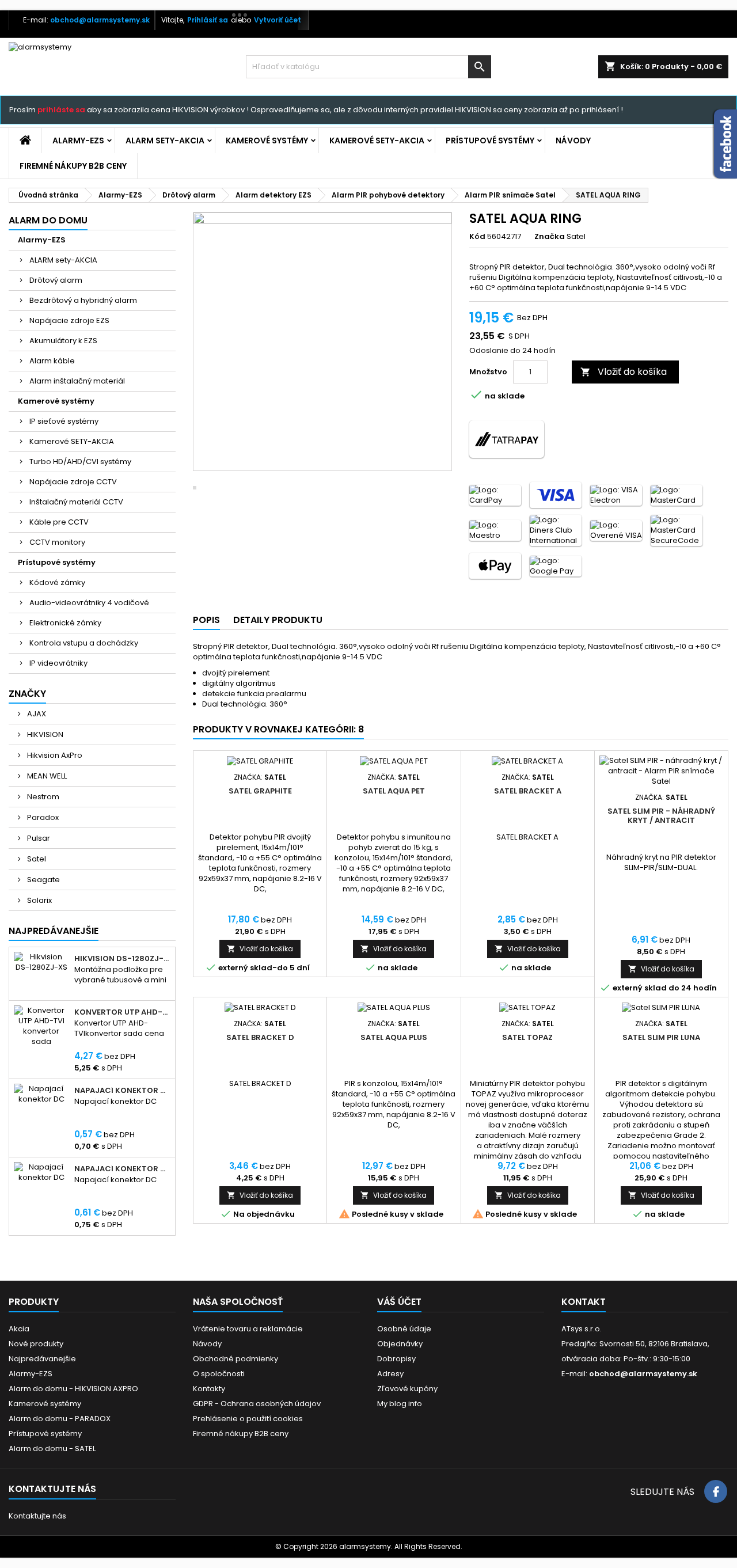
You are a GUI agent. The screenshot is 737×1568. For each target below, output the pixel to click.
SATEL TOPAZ (527, 1037)
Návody (573, 140)
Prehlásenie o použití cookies (248, 1418)
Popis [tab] (206, 620)
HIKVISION (44, 734)
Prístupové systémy (490, 140)
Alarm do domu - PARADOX (60, 1418)
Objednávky (400, 1343)
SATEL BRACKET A (527, 790)
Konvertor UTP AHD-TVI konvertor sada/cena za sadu (122, 1012)
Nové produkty (36, 1343)
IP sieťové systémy (63, 421)
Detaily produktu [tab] (277, 620)
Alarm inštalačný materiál (77, 380)
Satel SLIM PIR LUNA (661, 1037)
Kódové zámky (57, 582)
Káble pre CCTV (59, 522)
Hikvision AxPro (53, 755)
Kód (477, 236)
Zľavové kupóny (407, 1388)
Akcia (19, 1328)
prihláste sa (61, 109)
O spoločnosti (219, 1373)
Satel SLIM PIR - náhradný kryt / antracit (661, 816)
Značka (549, 236)
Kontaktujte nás (37, 1515)
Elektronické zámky (65, 622)
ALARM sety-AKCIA (165, 140)
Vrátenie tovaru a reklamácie (248, 1328)
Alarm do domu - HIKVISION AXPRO (73, 1388)
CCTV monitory (57, 542)
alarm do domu (48, 220)
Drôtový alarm (55, 280)
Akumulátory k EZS (63, 340)
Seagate (42, 879)
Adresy (390, 1373)
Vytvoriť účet (277, 20)
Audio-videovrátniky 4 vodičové (89, 602)
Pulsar (37, 838)
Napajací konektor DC (122, 1090)
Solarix (38, 900)
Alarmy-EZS (78, 140)
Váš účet (399, 1301)
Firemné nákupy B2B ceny (73, 166)
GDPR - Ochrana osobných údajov (257, 1403)
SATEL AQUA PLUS (393, 1037)
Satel (35, 858)
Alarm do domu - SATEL (52, 1448)
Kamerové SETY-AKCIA (376, 140)
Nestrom (42, 796)
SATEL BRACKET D (260, 1037)
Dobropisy (396, 1358)
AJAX (35, 713)
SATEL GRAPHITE (260, 790)
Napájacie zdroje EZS (69, 320)
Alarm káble (52, 360)
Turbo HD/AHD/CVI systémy (80, 461)
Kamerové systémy (267, 140)
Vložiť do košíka (623, 371)
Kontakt (583, 1301)
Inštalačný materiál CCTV (76, 501)
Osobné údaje (404, 1328)
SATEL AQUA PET (394, 790)
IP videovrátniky (58, 663)
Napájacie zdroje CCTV (73, 481)
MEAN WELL (46, 775)
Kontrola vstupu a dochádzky (83, 642)
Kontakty (209, 1388)
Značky (27, 693)
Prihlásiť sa (207, 20)
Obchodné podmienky (235, 1358)
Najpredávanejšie (53, 930)
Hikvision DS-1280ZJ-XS (122, 958)
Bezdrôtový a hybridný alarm (83, 300)
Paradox (42, 817)
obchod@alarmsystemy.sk (100, 20)
